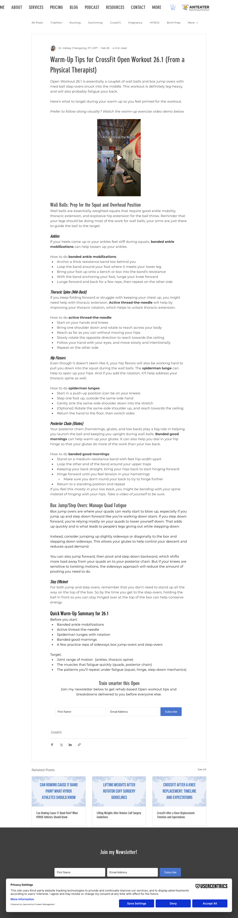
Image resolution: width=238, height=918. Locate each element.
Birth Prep (173, 22)
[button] (173, 7)
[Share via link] (79, 744)
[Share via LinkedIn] (70, 744)
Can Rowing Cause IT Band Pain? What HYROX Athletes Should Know (57, 815)
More (191, 22)
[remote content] (119, 709)
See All (202, 769)
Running (75, 22)
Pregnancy (135, 22)
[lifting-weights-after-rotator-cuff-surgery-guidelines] (119, 791)
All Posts (37, 22)
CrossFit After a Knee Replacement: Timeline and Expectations (176, 815)
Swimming (95, 22)
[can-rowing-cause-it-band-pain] (59, 791)
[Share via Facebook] (52, 744)
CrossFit (115, 22)
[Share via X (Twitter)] (61, 744)
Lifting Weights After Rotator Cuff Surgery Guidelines (119, 815)
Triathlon (56, 22)
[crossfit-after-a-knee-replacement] (179, 791)
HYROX (154, 22)
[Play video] (119, 157)
